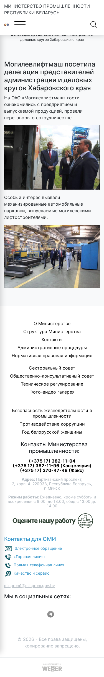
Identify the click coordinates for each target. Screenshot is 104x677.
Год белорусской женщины (52, 432)
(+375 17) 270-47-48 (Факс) (52, 470)
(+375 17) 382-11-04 (52, 461)
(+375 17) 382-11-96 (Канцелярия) (52, 465)
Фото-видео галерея (52, 392)
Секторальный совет (52, 368)
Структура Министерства (52, 331)
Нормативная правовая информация (52, 355)
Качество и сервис (31, 573)
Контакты (52, 339)
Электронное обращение (38, 548)
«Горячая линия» (30, 556)
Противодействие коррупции (52, 424)
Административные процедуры (52, 347)
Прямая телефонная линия (39, 564)
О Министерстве (52, 323)
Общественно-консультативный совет (52, 376)
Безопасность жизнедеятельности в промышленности (52, 413)
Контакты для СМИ (30, 539)
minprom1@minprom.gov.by (29, 585)
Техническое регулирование (52, 384)
